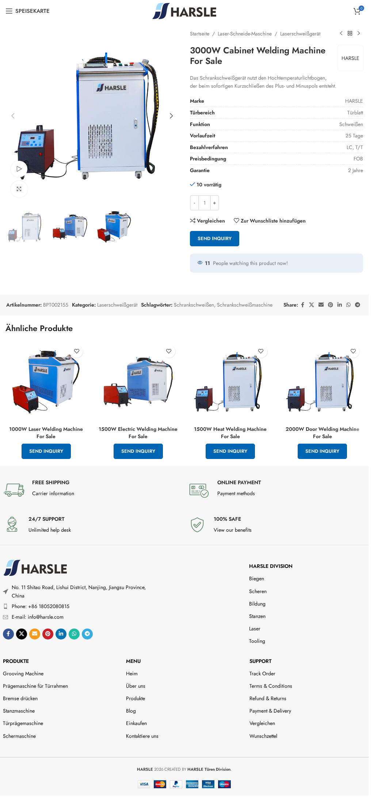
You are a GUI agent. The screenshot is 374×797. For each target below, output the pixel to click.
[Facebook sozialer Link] (302, 305)
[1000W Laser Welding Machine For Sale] (46, 381)
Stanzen (257, 616)
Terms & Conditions (270, 686)
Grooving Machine (23, 673)
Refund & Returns (267, 698)
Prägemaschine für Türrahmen (35, 686)
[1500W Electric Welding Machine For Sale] (138, 381)
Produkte (16, 661)
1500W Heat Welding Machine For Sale (230, 432)
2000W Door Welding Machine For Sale (322, 432)
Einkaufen (136, 723)
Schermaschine (19, 736)
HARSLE (350, 58)
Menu (133, 661)
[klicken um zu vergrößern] (19, 189)
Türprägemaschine (23, 723)
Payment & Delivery (270, 710)
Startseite (199, 33)
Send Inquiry (215, 238)
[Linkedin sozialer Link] (339, 305)
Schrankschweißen (194, 304)
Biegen (256, 578)
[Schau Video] (19, 169)
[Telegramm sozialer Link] (357, 305)
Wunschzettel (263, 736)
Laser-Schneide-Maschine (245, 33)
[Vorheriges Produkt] (341, 33)
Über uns (135, 686)
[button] (12, 116)
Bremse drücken (20, 698)
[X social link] (311, 305)
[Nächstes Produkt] (358, 33)
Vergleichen (262, 723)
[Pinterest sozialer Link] (330, 305)
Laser (254, 628)
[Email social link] (321, 305)
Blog (131, 710)
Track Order (262, 673)
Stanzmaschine (19, 710)
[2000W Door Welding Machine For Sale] (322, 381)
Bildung (257, 603)
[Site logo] (184, 10)
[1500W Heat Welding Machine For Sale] (230, 381)
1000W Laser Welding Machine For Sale (46, 432)
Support (260, 661)
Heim (132, 673)
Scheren (258, 591)
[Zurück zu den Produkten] (350, 33)
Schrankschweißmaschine (244, 304)
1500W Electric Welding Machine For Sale (138, 432)
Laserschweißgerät (300, 33)
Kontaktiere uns (142, 736)
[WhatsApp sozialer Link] (348, 305)
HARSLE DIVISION (271, 566)
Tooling (257, 641)
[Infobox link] (92, 490)
